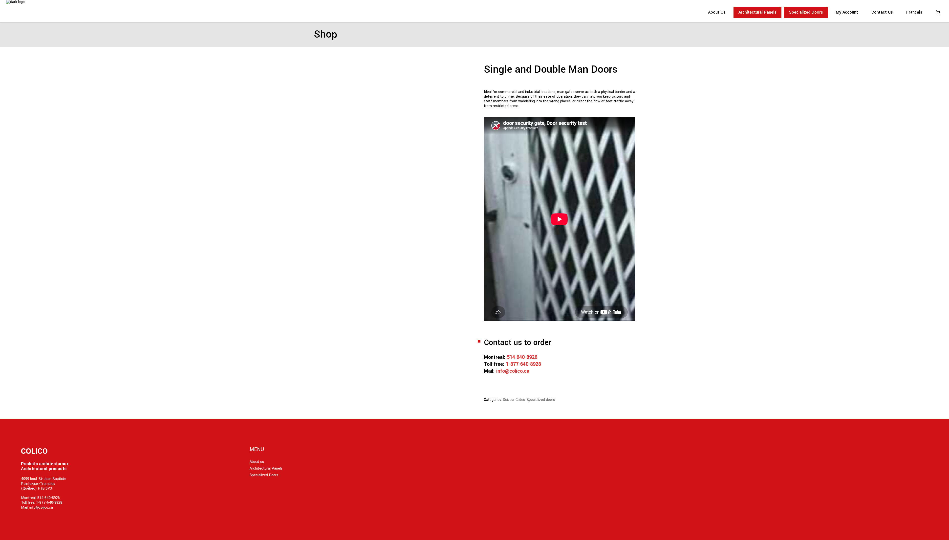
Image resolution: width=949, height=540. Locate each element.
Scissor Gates (514, 399)
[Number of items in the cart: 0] (938, 12)
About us (257, 461)
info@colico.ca (512, 371)
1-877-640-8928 (523, 364)
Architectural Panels (266, 468)
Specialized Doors (264, 475)
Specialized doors (541, 399)
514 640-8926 (522, 357)
